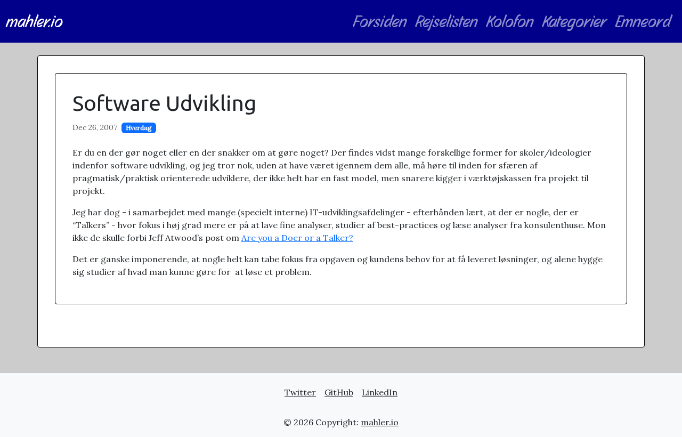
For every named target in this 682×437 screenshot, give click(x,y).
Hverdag (139, 128)
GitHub (338, 392)
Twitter (300, 392)
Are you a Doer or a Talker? (297, 237)
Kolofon (510, 21)
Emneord (643, 21)
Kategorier (574, 21)
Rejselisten (447, 21)
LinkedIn (379, 392)
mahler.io (34, 21)
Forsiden (380, 21)
